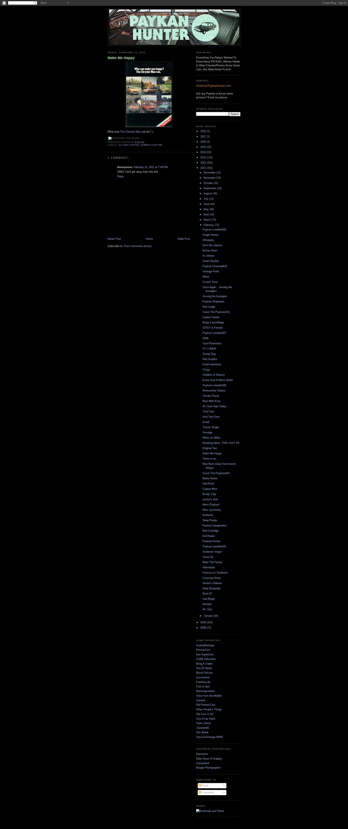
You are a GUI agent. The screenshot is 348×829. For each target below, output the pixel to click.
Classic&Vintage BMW (209, 737)
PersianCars (203, 649)
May (206, 209)
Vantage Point (211, 271)
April (207, 214)
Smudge (207, 432)
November (210, 177)
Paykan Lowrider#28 (214, 229)
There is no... (210, 458)
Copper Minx (210, 488)
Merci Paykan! (211, 504)
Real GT (207, 593)
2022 (203, 131)
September (210, 188)
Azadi (206, 421)
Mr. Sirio (207, 609)
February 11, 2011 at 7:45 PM (151, 167)
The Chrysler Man (130, 131)
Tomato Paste (211, 395)
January (209, 615)
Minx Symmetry (212, 509)
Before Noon (210, 250)
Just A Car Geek (205, 718)
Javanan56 (202, 727)
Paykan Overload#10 (215, 266)
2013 (203, 157)
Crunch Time (210, 281)
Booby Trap (209, 494)
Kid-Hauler (209, 535)
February (209, 224)
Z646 (205, 338)
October (209, 183)
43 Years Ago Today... (215, 406)
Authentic (208, 515)
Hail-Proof (208, 483)
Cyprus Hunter (211, 317)
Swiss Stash (203, 723)
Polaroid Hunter (212, 541)
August (208, 193)
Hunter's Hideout (212, 583)
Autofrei (200, 700)
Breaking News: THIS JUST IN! (221, 442)
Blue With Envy (212, 401)
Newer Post (114, 238)
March (208, 219)
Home (149, 238)
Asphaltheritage (205, 645)
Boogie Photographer (208, 767)
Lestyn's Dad (210, 499)
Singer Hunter (211, 234)
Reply (120, 176)
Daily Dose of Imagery (209, 758)
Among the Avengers (215, 296)
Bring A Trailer (204, 663)
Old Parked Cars (205, 704)
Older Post (184, 238)
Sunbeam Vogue (212, 551)
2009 (203, 627)
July (206, 198)
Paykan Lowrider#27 (214, 332)
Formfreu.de (203, 682)
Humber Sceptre (151, 145)
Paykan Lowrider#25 (214, 546)
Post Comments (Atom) (137, 246)
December (210, 172)
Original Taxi (210, 448)
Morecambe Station (214, 390)
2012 (203, 162)
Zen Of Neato (204, 668)
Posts (205, 785)
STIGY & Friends (213, 327)
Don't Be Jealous (212, 245)
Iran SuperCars (205, 654)
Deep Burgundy (212, 588)
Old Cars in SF (204, 714)
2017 (203, 136)
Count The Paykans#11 (216, 311)
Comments (207, 792)
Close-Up (208, 556)
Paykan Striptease (213, 301)
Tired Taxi (208, 411)
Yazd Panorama (212, 343)
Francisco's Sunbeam (215, 572)
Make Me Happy (121, 58)
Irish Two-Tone (211, 416)
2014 (203, 152)
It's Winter (208, 255)
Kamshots (202, 753)
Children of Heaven (214, 374)
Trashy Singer (211, 427)
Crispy (206, 369)
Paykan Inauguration (215, 525)
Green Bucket (211, 260)
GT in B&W (209, 348)
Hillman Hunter (128, 145)
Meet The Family (212, 562)
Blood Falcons (204, 672)
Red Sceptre (210, 359)
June (207, 203)
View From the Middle (209, 695)
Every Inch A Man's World (218, 380)
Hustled (207, 604)
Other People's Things (209, 709)
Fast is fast (202, 686)
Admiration (209, 567)
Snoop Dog (209, 353)
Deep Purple (210, 520)
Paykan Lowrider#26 (214, 385)
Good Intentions (212, 364)
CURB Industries (206, 659)
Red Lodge (209, 306)
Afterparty (208, 240)
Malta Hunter (210, 478)
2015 (203, 146)
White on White (211, 437)
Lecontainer (203, 677)
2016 (203, 141)
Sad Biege (209, 598)
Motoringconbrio (205, 691)
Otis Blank (202, 732)
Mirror (206, 276)
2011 (203, 167)
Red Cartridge (211, 530)
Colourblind (202, 763)
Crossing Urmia (212, 577)
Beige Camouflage (213, 322)
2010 (203, 622)
